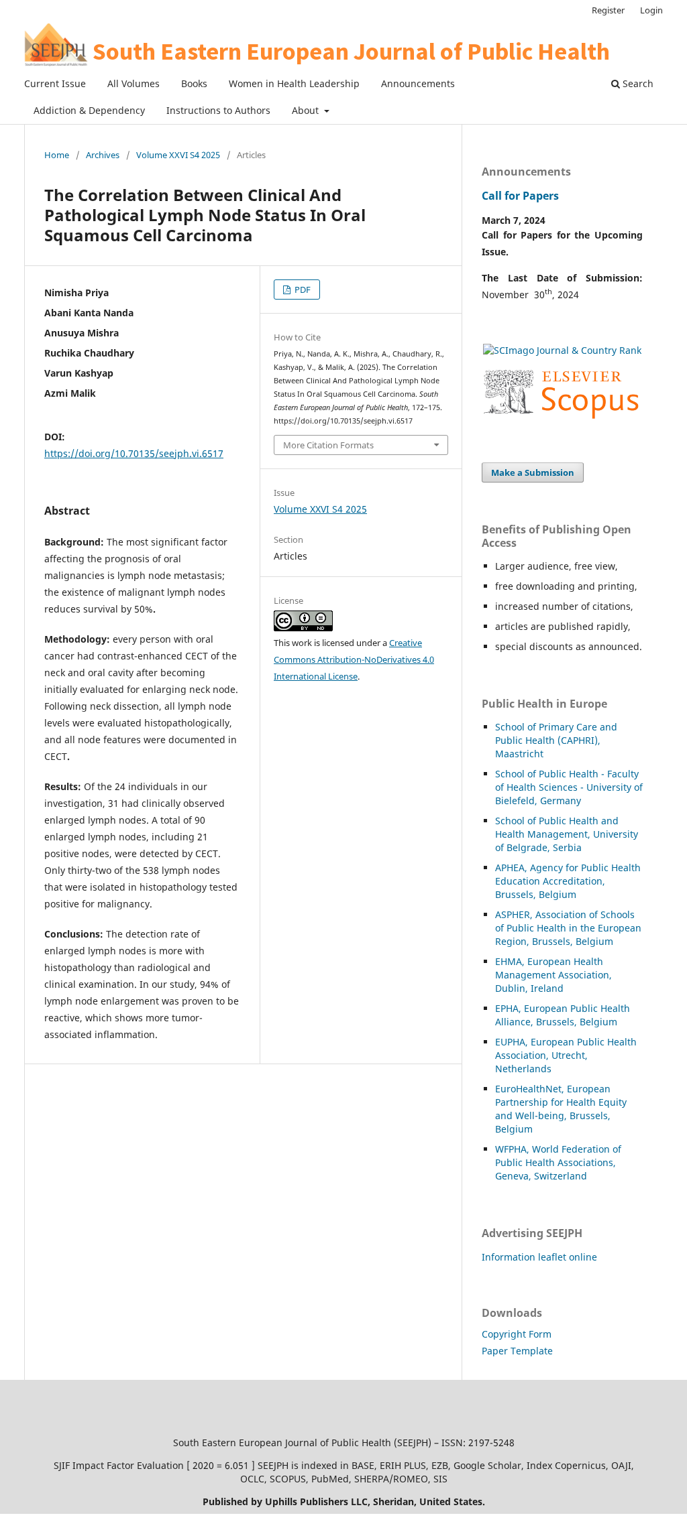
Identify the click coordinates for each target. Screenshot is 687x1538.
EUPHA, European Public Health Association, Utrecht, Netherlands (566, 1055)
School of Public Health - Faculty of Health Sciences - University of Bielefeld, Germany (569, 787)
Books (194, 83)
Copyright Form (516, 1334)
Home (56, 155)
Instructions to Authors (218, 110)
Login (651, 10)
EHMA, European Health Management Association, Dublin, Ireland (553, 975)
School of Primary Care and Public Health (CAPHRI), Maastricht (556, 740)
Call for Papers (520, 195)
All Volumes (133, 83)
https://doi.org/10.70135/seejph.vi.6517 (133, 453)
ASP (503, 914)
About (306, 110)
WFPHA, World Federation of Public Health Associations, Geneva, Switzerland (558, 1162)
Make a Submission (532, 472)
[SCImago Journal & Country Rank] (562, 350)
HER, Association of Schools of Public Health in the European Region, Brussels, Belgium (568, 928)
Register (608, 10)
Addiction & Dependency (89, 110)
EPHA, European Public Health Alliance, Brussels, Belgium (562, 1015)
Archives (102, 155)
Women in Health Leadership (294, 83)
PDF (302, 289)
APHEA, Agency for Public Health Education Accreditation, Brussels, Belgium (568, 881)
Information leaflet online (539, 1257)
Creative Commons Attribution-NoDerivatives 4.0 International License (354, 659)
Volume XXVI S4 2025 (178, 155)
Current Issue (55, 83)
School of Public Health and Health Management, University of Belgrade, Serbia (566, 834)
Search (636, 83)
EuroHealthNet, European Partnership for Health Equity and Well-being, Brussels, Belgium (561, 1108)
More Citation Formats (328, 445)
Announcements (418, 83)
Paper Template (517, 1350)
